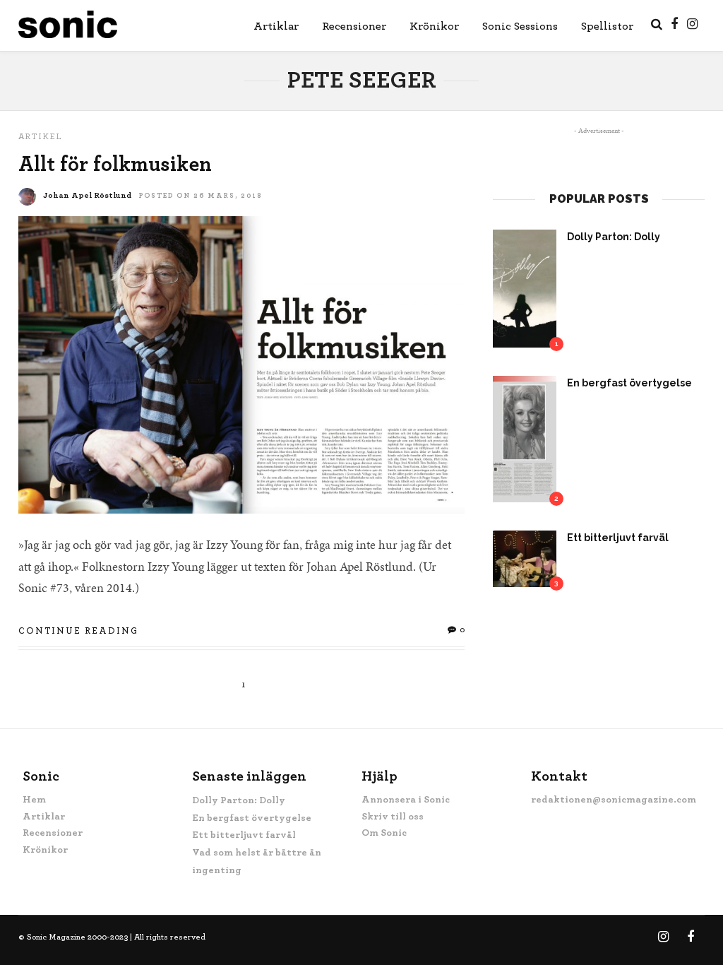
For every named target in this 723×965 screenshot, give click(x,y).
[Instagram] (692, 24)
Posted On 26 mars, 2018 (200, 195)
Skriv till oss (393, 817)
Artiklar (276, 26)
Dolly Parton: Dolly (613, 236)
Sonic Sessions (520, 26)
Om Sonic (384, 833)
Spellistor (607, 26)
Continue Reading (78, 631)
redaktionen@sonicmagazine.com (613, 800)
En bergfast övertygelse (629, 383)
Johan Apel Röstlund (87, 195)
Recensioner (354, 26)
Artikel (40, 136)
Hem (34, 800)
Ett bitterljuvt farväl (618, 537)
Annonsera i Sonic (406, 800)
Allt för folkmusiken (115, 164)
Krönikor (434, 26)
